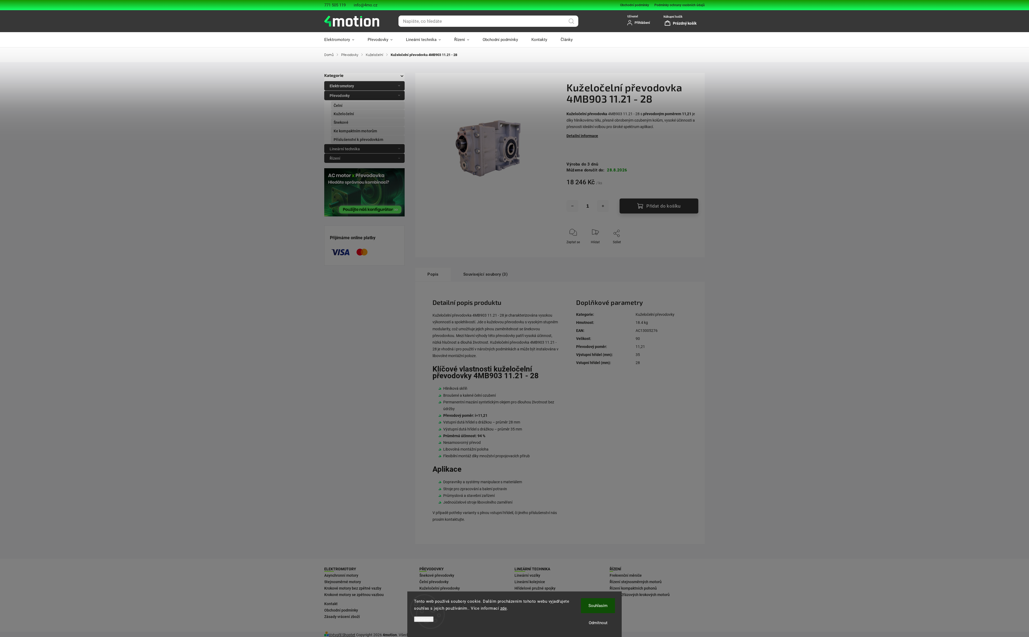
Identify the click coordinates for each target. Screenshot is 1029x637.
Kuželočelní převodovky (655, 314)
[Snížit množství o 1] (572, 206)
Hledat (571, 21)
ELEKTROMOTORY (340, 569)
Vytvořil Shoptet (342, 635)
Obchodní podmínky (634, 5)
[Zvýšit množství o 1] (603, 206)
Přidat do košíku (663, 206)
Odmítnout (598, 622)
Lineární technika (345, 149)
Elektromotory (342, 86)
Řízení (335, 158)
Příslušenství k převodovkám (358, 139)
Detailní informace (582, 136)
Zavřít (689, 251)
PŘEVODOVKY (431, 569)
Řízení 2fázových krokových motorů (640, 595)
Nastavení (423, 619)
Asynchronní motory (341, 575)
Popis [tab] (433, 274)
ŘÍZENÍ (615, 569)
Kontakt (331, 604)
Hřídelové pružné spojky (534, 588)
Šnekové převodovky (436, 575)
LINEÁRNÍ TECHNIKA (532, 569)
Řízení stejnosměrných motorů (636, 582)
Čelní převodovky (434, 582)
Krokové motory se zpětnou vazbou (354, 595)
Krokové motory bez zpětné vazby (352, 588)
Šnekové (341, 122)
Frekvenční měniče (626, 575)
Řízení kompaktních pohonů (633, 588)
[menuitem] (342, 39)
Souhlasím (597, 605)
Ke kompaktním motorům (355, 131)
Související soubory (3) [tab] (485, 274)
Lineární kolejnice (529, 582)
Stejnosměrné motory (342, 582)
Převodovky (340, 95)
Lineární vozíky (527, 575)
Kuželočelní (344, 114)
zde (503, 608)
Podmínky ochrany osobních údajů (679, 5)
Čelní (338, 105)
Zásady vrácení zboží (342, 616)
